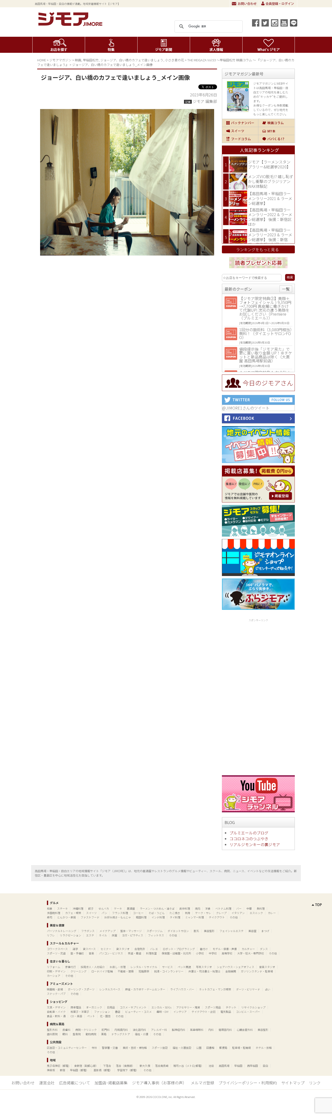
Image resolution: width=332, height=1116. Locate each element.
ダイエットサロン (178, 931)
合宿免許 (139, 949)
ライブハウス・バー (182, 989)
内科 (211, 1030)
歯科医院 (52, 1034)
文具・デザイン (56, 1007)
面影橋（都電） (103, 1070)
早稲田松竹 (91, 60)
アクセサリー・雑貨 (188, 1007)
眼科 (65, 1034)
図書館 (210, 1048)
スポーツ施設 (160, 1048)
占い (267, 989)
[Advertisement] (258, 696)
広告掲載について (74, 1083)
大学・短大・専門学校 (250, 953)
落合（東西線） (125, 1066)
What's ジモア (269, 45)
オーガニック (94, 1007)
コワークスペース (57, 949)
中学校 (213, 953)
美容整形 (209, 931)
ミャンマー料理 (194, 917)
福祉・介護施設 (182, 1048)
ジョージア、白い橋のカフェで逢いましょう (131, 60)
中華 (249, 908)
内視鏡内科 (121, 1030)
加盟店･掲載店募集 (111, 1083)
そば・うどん (157, 913)
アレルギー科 (159, 1030)
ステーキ (62, 908)
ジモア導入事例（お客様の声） (159, 1083)
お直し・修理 (118, 967)
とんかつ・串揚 (66, 917)
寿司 (49, 917)
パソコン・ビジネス (111, 953)
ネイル (103, 935)
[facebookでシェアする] (255, 23)
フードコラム (240, 139)
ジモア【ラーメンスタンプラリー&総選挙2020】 (269, 164)
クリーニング (78, 971)
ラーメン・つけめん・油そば (157, 908)
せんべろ (103, 908)
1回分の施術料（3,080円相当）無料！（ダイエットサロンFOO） (265, 333)
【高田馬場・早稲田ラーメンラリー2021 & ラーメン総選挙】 (270, 198)
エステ (90, 935)
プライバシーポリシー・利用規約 (247, 1083)
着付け (204, 949)
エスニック (256, 913)
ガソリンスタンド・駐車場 (257, 971)
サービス (167, 967)
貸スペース (89, 949)
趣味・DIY (162, 1012)
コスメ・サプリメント (133, 1007)
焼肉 (197, 908)
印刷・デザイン (56, 971)
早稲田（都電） (79, 1070)
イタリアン (238, 913)
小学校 (200, 953)
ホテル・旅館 (264, 1048)
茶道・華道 (134, 953)
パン (104, 913)
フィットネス (156, 935)
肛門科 (106, 1030)
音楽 (91, 953)
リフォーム (53, 967)
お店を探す (59, 45)
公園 (198, 1048)
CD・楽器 (76, 1016)
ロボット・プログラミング (179, 949)
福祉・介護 (141, 1034)
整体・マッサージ (131, 931)
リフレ (51, 935)
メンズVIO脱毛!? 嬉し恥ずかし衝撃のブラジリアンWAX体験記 (270, 181)
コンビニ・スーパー (248, 1012)
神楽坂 (51, 1070)
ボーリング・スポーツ (81, 989)
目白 (265, 1066)
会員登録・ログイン (278, 3)
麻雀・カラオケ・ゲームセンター (145, 989)
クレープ (221, 913)
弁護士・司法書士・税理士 (204, 971)
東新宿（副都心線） (86, 1066)
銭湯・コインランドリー (168, 971)
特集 (111, 45)
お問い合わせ (244, 3)
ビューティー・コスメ (138, 1012)
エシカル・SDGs (161, 1007)
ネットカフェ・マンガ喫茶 (215, 989)
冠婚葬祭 (144, 971)
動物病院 (91, 1034)
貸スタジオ (123, 949)
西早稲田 (252, 1066)
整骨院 (77, 1034)
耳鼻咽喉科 (196, 1030)
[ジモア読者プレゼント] (258, 269)
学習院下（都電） (128, 1070)
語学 (75, 949)
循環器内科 (225, 1030)
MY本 (276, 131)
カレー (272, 913)
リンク (315, 1083)
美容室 (252, 931)
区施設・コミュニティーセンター (67, 1048)
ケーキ (118, 908)
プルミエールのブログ (248, 833)
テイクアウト (217, 917)
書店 (117, 1012)
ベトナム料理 (223, 908)
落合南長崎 (161, 1066)
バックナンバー (240, 123)
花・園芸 (105, 1016)
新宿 (62, 1070)
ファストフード (90, 917)
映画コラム (276, 123)
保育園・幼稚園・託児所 (176, 953)
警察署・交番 (110, 1048)
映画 (78, 60)
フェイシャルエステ (231, 931)
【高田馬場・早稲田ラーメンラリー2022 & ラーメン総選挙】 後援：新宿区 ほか (270, 217)
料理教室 (151, 953)
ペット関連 (184, 967)
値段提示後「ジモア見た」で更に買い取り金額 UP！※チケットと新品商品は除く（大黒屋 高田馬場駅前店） (265, 355)
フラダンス (88, 931)
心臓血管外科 (245, 1030)
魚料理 (261, 908)
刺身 (187, 913)
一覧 (286, 289)
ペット (91, 1016)
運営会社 (47, 1083)
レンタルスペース (109, 989)
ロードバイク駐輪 (102, 971)
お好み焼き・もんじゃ (117, 917)
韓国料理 (141, 917)
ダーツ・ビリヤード (248, 989)
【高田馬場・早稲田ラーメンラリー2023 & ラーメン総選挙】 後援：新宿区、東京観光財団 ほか (270, 237)
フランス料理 (120, 913)
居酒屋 (131, 908)
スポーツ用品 (213, 1007)
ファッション (102, 1012)
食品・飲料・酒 (56, 1016)
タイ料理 (175, 917)
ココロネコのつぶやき (248, 839)
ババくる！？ (276, 139)
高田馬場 (224, 1066)
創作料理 (184, 908)
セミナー (106, 949)
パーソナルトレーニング (61, 931)
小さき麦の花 (174, 60)
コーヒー (138, 913)
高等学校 (227, 953)
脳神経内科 (178, 1030)
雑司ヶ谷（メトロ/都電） (188, 1066)
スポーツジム (155, 931)
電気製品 (225, 1012)
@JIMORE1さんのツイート (246, 408)
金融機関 (230, 971)
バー (239, 908)
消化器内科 (139, 1030)
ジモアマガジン (60, 60)
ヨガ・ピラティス (132, 935)
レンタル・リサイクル (144, 967)
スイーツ (240, 131)
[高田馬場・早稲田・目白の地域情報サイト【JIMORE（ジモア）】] (71, 24)
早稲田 (238, 1066)
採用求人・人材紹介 (93, 967)
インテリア (180, 1012)
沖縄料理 (78, 908)
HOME (41, 60)
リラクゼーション (70, 935)
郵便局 (223, 1048)
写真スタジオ (204, 967)
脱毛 (196, 931)
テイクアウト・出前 (204, 1012)
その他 (234, 917)
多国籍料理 (53, 913)
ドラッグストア (120, 1034)
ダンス (264, 949)
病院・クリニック (86, 1030)
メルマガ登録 (202, 1083)
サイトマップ (293, 1083)
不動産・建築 (126, 971)
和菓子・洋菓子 (79, 1012)
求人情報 (216, 45)
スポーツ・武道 (56, 953)
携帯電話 (75, 1007)
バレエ (154, 949)
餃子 (91, 908)
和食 (49, 908)
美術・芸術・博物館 (135, 1048)
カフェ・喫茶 (73, 913)
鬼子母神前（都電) (58, 1066)
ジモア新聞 (164, 45)
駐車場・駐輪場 (241, 1048)
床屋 (114, 935)
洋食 (207, 908)
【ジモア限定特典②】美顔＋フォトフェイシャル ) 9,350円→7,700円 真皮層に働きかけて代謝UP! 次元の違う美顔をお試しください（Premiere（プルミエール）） (265, 308)
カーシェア (53, 976)
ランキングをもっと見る (257, 249)
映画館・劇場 (55, 989)
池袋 (211, 1066)
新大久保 (145, 1066)
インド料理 (158, 917)
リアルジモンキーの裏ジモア (254, 844)
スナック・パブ (56, 994)
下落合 (107, 1066)
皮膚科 (66, 1030)
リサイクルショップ (253, 1007)
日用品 (111, 1007)
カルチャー (248, 949)
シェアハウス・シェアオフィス (235, 967)
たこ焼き (174, 913)
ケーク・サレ (203, 913)
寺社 (94, 1048)
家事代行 (70, 967)
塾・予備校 (77, 953)
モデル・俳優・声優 (225, 949)
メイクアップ (107, 931)
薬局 (103, 1034)
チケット (231, 1007)
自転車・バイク (56, 1012)
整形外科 (52, 1030)
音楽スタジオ (267, 967)
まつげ (265, 931)
